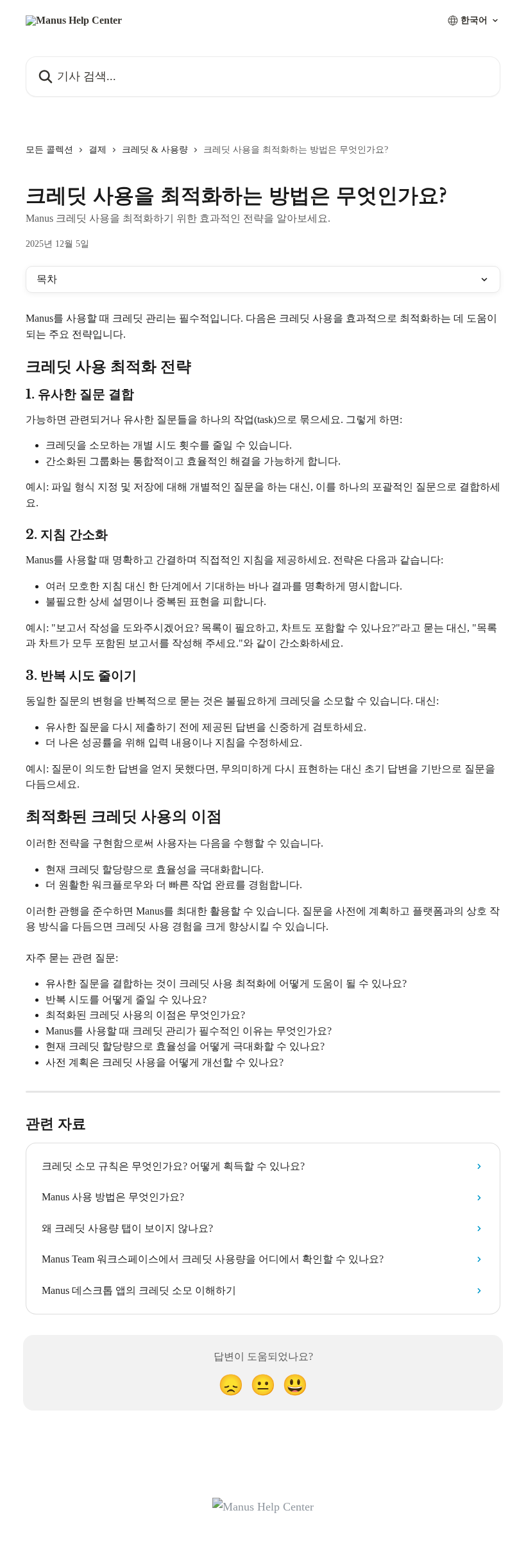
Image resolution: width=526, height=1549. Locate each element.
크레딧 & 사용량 (155, 149)
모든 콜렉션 (49, 149)
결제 (97, 149)
